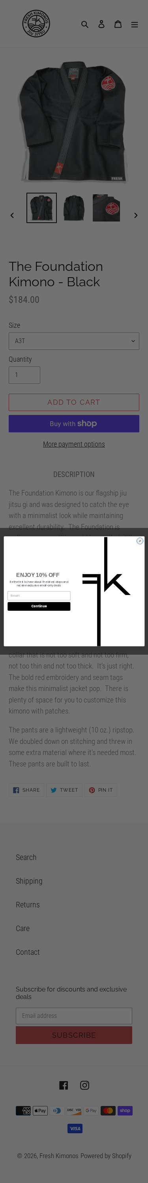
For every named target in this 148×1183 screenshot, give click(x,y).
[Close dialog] (140, 541)
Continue (39, 606)
